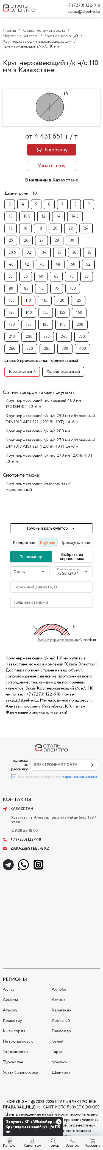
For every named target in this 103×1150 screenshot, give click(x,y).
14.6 (75, 216)
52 (88, 264)
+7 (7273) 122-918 (83, 5)
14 (58, 216)
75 (87, 276)
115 (44, 300)
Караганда (61, 1010)
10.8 (27, 216)
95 (57, 288)
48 (57, 264)
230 (46, 336)
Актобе (59, 989)
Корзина (92, 1145)
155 (62, 312)
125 (78, 300)
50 (73, 264)
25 (11, 240)
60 (41, 276)
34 (44, 252)
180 (46, 324)
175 (29, 324)
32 (29, 252)
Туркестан (13, 1062)
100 (73, 288)
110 (28, 300)
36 (74, 252)
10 (11, 216)
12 (43, 216)
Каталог (10, 1145)
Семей (57, 1041)
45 (42, 264)
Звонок (72, 1145)
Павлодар (61, 1031)
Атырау (10, 1010)
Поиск (53, 1145)
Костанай (61, 1020)
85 (26, 288)
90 (41, 288)
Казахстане (65, 180)
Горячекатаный (22, 371)
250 (82, 336)
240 (64, 336)
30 (72, 240)
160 (79, 312)
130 (12, 312)
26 (26, 240)
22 (70, 228)
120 (61, 300)
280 (47, 348)
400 (82, 348)
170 (12, 324)
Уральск (60, 1062)
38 (89, 252)
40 (11, 264)
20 (55, 228)
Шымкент (61, 1072)
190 (63, 324)
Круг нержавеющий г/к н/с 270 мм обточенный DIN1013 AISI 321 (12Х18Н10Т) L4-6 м (50, 443)
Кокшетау (12, 1020)
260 (12, 348)
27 (41, 240)
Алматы (10, 1000)
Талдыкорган (15, 1052)
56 (26, 276)
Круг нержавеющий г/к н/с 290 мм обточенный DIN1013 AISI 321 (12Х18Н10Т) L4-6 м (50, 419)
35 (59, 252)
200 (80, 324)
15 (10, 228)
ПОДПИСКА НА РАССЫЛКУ (19, 764)
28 (57, 240)
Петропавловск (18, 1041)
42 (26, 264)
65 (56, 276)
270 (29, 348)
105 (12, 300)
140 (29, 312)
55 (11, 276)
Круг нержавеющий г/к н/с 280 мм (37, 431)
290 (65, 348)
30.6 (12, 252)
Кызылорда (14, 1031)
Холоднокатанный (63, 371)
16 (25, 228)
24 (86, 228)
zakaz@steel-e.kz (84, 11)
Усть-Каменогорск (20, 1072)
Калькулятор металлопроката (58, 640)
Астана (58, 1000)
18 (40, 228)
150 (46, 312)
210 (12, 336)
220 (29, 336)
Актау (9, 989)
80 (11, 288)
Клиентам (32, 1145)
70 (71, 276)
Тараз (57, 1052)
